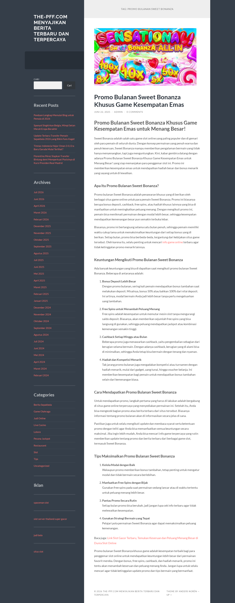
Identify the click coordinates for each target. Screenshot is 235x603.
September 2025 (42, 246)
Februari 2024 (41, 375)
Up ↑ (169, 595)
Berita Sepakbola (43, 404)
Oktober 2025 (41, 239)
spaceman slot (41, 502)
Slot (36, 452)
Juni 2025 (39, 266)
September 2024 (42, 328)
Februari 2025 (41, 293)
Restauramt (40, 445)
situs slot (38, 551)
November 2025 (42, 233)
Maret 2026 (40, 212)
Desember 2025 (42, 226)
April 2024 (39, 361)
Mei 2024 (39, 355)
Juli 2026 (39, 192)
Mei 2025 (39, 273)
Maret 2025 (40, 287)
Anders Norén (188, 591)
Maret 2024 (40, 368)
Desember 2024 (42, 307)
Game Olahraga (42, 411)
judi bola (38, 535)
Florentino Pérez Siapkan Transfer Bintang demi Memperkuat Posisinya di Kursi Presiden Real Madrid (54, 159)
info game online (172, 242)
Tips (36, 458)
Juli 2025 (39, 260)
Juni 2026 (39, 199)
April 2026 (39, 205)
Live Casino (40, 425)
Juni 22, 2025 (102, 112)
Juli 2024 (39, 341)
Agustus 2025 (41, 253)
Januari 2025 (41, 300)
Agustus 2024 (41, 334)
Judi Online (40, 418)
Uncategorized (41, 465)
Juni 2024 (39, 348)
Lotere (37, 431)
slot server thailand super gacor (50, 518)
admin (118, 112)
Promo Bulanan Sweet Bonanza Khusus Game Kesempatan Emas (139, 100)
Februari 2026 (41, 219)
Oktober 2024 (41, 321)
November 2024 (42, 314)
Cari (36, 79)
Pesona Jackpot (42, 438)
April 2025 (39, 280)
